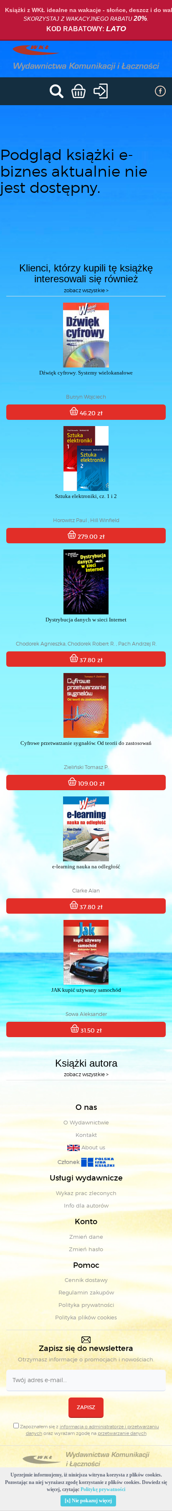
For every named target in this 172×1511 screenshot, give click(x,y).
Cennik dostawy (86, 1280)
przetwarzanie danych (122, 1433)
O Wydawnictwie (86, 1122)
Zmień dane (86, 1236)
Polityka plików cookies (86, 1317)
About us (92, 1147)
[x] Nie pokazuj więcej (88, 1501)
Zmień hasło (86, 1249)
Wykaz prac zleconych (86, 1193)
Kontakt (86, 1134)
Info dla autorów (86, 1205)
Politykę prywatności (103, 1489)
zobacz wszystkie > (86, 290)
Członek (69, 1162)
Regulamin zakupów (86, 1292)
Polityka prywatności (86, 1304)
